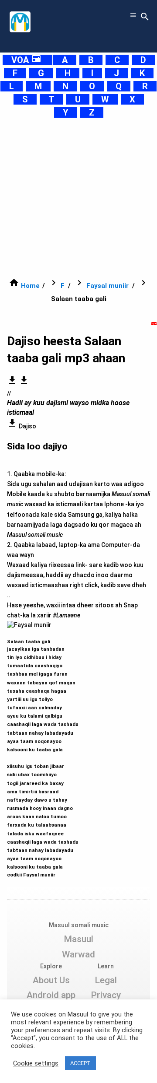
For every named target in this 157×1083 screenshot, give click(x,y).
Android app (51, 995)
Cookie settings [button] (35, 1063)
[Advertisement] (78, 198)
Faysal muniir (107, 286)
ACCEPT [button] (80, 1063)
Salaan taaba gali (42, 754)
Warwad (78, 954)
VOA (26, 60)
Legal (106, 980)
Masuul (78, 939)
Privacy (106, 995)
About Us (51, 980)
